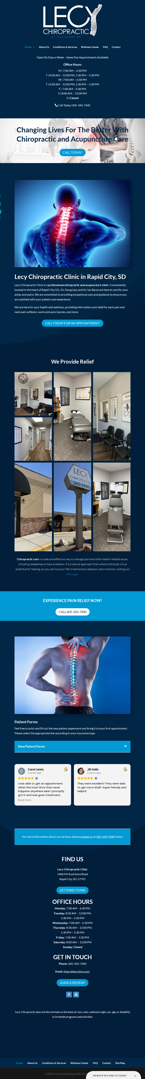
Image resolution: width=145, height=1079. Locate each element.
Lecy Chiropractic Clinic (72, 869)
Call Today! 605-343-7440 (74, 105)
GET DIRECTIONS (72, 890)
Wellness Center (90, 47)
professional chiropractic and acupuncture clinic (78, 285)
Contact (116, 47)
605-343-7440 (72, 963)
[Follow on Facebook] (69, 994)
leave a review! (72, 983)
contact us (86, 836)
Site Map (120, 1062)
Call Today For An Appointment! (72, 323)
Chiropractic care (28, 559)
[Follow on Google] (76, 994)
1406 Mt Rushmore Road (72, 874)
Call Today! (72, 152)
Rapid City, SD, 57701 (72, 879)
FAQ (105, 47)
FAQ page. (72, 574)
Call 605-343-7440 (72, 612)
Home (28, 47)
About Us (44, 47)
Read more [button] (24, 800)
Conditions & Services (65, 47)
